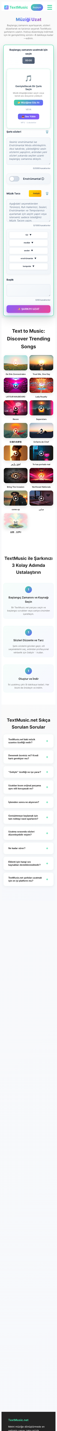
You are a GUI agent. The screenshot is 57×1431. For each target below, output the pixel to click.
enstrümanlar (28, 258)
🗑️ (47, 131)
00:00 (28, 60)
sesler (28, 250)
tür (28, 235)
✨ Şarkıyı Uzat (29, 309)
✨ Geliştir (35, 193)
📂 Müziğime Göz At (28, 102)
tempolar (28, 266)
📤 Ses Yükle (29, 116)
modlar (28, 243)
